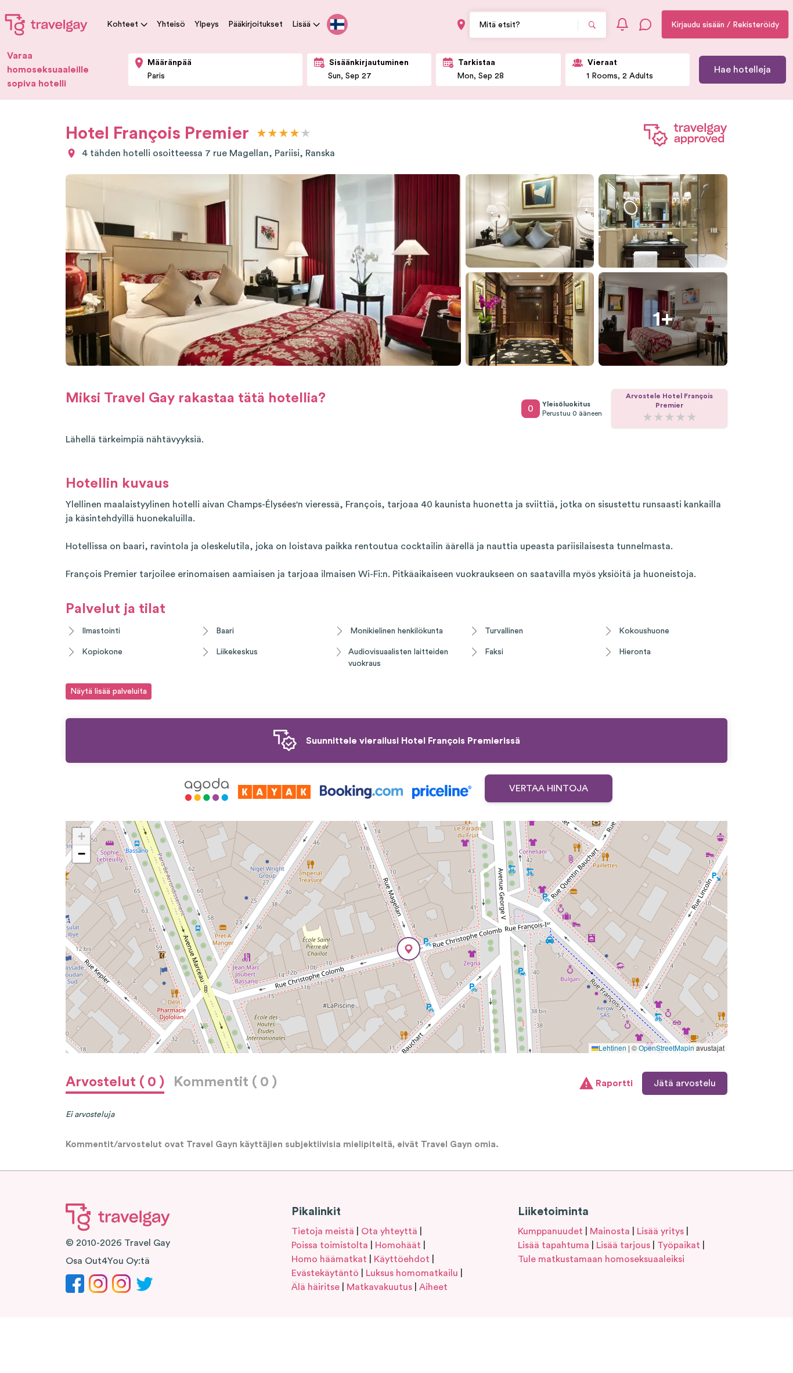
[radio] (261, 134)
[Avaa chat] (646, 24)
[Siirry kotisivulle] (46, 24)
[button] (408, 949)
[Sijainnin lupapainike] (461, 24)
